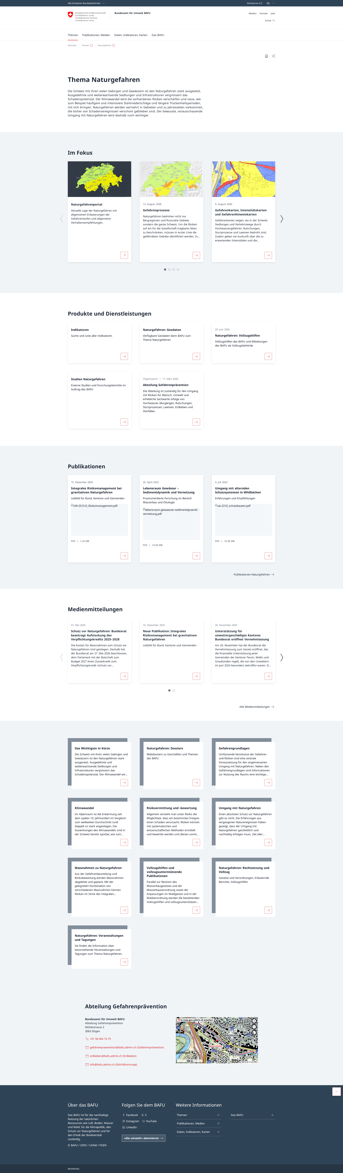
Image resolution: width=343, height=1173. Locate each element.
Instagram (132, 1121)
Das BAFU (237, 1115)
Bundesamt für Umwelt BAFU (132, 13)
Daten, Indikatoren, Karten (193, 1132)
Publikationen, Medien (191, 1123)
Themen (182, 1115)
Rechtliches (73, 1168)
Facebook (132, 1115)
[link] (99, 763)
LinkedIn (131, 1127)
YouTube (151, 1121)
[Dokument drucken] (266, 55)
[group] (99, 211)
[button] (73, 35)
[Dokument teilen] (273, 55)
